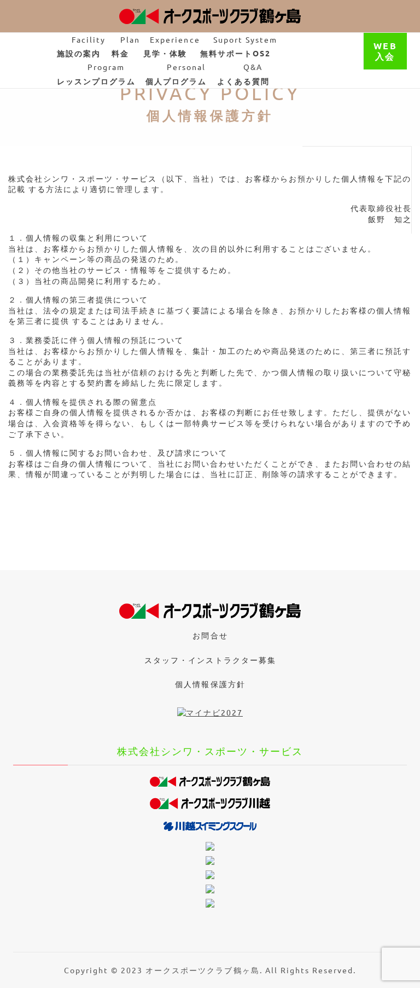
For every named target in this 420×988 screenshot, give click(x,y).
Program (96, 73)
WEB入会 (385, 51)
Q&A (243, 73)
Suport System (238, 46)
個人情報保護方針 (210, 684)
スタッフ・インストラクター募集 (210, 660)
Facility (81, 46)
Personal (176, 73)
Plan (126, 46)
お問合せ (210, 635)
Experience (171, 46)
